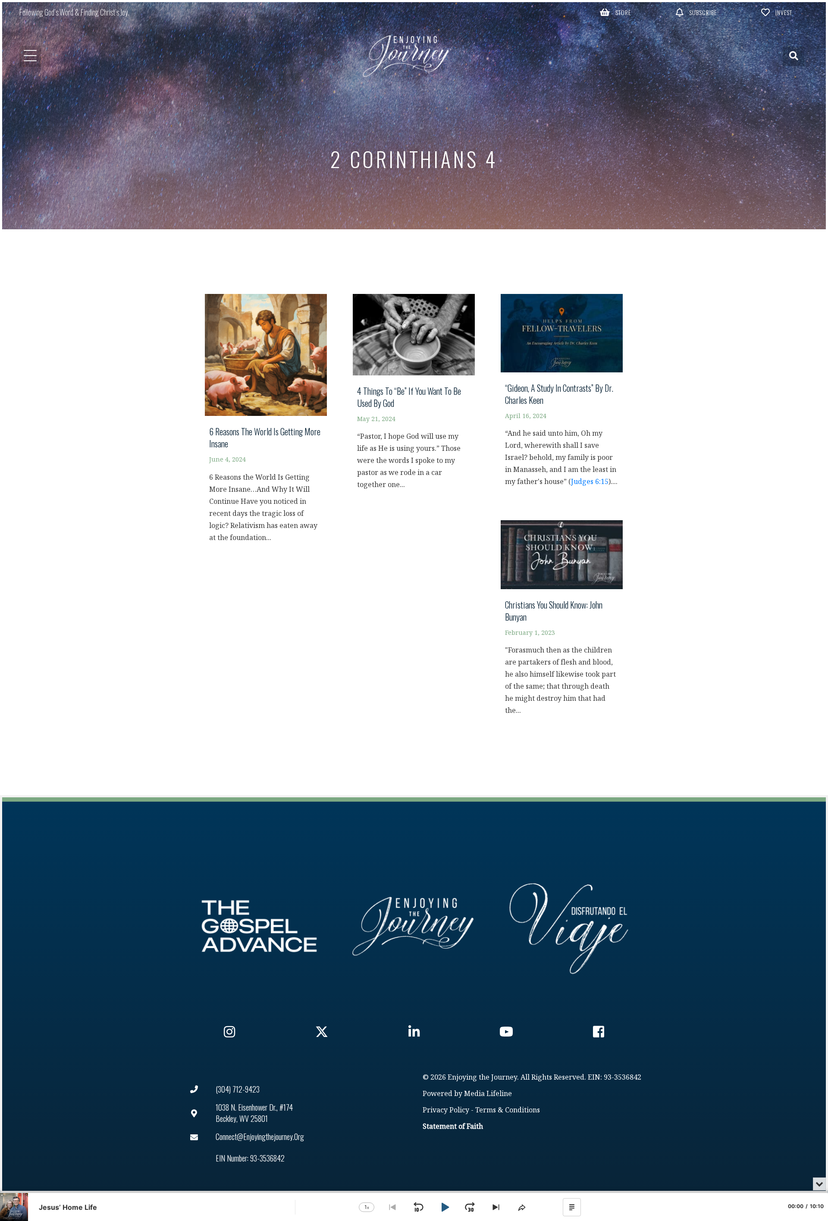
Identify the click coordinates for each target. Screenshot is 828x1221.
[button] (615, 12)
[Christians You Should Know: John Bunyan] (561, 622)
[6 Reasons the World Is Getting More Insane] (266, 422)
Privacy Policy (446, 1110)
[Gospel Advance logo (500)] (259, 926)
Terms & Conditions (507, 1110)
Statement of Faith (453, 1127)
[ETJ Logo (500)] (414, 926)
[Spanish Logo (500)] (569, 926)
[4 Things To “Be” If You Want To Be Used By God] (413, 395)
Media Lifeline (488, 1094)
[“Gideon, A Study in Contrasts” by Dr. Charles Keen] (561, 394)
